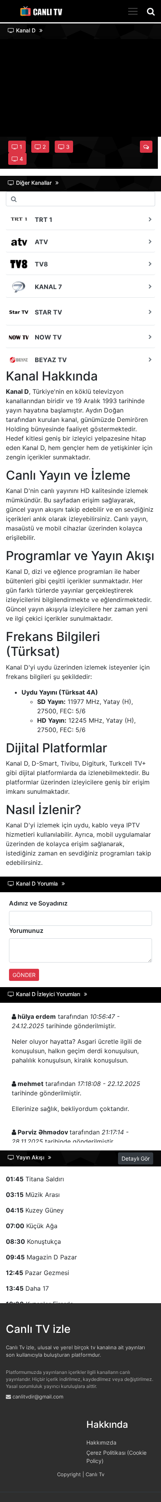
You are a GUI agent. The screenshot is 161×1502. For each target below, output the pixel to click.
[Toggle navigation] (133, 11)
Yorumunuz (26, 930)
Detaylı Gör (136, 1158)
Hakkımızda (101, 1442)
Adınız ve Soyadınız (38, 903)
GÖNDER (24, 975)
